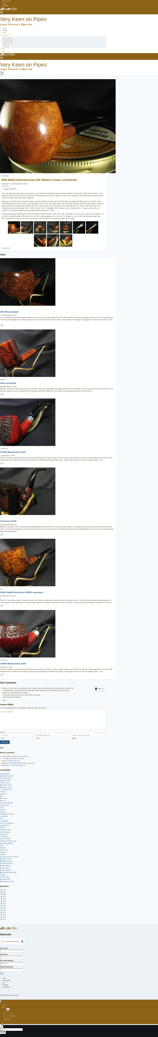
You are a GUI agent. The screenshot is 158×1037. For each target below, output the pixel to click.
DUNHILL (3, 812)
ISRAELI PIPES (4, 868)
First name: (4, 948)
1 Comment (5, 186)
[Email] (0, 10)
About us (4, 1010)
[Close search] (1, 1026)
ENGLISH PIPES (7, 787)
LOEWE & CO (4, 836)
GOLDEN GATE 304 (17, 758)
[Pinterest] (9, 10)
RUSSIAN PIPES (5, 879)
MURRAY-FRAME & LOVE (8, 841)
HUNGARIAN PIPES (6, 863)
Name (3, 738)
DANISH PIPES (6, 785)
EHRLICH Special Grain (20, 756)
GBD (1, 818)
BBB (1, 796)
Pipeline (5, 30)
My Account (6, 980)
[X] (5, 10)
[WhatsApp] (16, 10)
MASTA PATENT (5, 839)
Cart (3, 3)
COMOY (2, 810)
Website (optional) (6, 967)
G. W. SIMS (3, 816)
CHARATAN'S (4, 805)
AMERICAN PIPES (7, 776)
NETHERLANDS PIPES (9, 872)
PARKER (2, 848)
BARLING (3, 794)
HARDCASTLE (4, 825)
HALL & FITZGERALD (7, 823)
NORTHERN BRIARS (6, 843)
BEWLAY (3, 801)
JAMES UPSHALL (6, 830)
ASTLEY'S (3, 792)
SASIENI (2, 854)
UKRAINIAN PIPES (8, 881)
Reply (4, 700)
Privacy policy (6, 44)
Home (4, 28)
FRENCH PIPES (7, 859)
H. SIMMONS (4, 821)
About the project (7, 37)
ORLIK (2, 845)
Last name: (4, 954)
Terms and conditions (8, 40)
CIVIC (2, 807)
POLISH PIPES (4, 877)
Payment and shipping (8, 42)
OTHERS (3, 875)
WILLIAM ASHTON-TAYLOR (9, 857)
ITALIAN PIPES (6, 870)
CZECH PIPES (4, 783)
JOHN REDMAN (5, 832)
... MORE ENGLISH (6, 789)
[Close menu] (0, 1001)
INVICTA (3, 827)
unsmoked (5, 248)
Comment (2, 732)
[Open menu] (2, 73)
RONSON (3, 852)
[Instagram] (7, 10)
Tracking (5, 5)
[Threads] (13, 10)
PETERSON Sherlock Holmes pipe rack (21, 763)
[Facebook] (2, 10)
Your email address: (7, 960)
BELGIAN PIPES (5, 780)
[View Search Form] (1, 12)
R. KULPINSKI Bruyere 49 (17, 765)
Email (38, 738)
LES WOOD (3, 834)
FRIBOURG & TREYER (7, 814)
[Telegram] (11, 10)
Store (4, 33)
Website (74, 738)
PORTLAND (4, 850)
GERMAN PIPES (7, 861)
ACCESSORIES (5, 774)
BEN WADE (5, 176)
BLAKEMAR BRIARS (6, 803)
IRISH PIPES (6, 866)
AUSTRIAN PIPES (5, 778)
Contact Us (5, 46)
